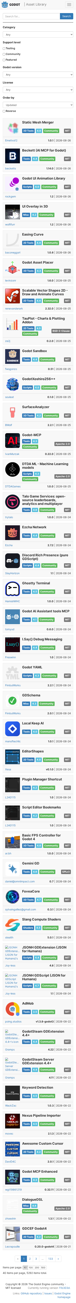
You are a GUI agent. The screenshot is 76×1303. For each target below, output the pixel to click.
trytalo (9, 517)
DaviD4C (10, 1161)
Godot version (12, 67)
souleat (9, 397)
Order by (8, 97)
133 (50, 1258)
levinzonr (10, 280)
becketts (10, 168)
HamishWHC (12, 601)
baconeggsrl (12, 252)
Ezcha (9, 545)
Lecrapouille (12, 1246)
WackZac (10, 1105)
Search (66, 16)
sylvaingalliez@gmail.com (20, 909)
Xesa (8, 769)
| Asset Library (35, 4)
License (8, 82)
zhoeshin (10, 1218)
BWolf (8, 425)
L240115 (10, 797)
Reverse (10, 110)
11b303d (64, 1287)
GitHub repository (31, 1293)
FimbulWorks (12, 685)
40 (25, 1267)
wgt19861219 (13, 1189)
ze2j (7, 340)
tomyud (9, 629)
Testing (10, 48)
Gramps (10, 1049)
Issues (48, 1293)
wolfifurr (10, 224)
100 (31, 1267)
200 (37, 1267)
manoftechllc (13, 741)
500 (43, 1267)
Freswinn (10, 657)
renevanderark (14, 308)
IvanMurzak (12, 453)
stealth (9, 937)
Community (12, 53)
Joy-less (10, 965)
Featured (11, 59)
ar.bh (8, 853)
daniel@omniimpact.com (20, 881)
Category (9, 27)
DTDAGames (12, 486)
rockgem (10, 196)
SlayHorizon (12, 573)
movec (9, 1133)
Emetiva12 (11, 140)
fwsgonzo (11, 368)
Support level (11, 42)
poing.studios (13, 1021)
